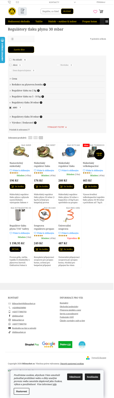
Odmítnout (74, 376)
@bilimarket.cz (19, 332)
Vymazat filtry (55, 127)
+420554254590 (19, 307)
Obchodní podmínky (69, 306)
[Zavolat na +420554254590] (12, 2)
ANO (17, 107)
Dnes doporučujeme (23, 70)
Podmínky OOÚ (67, 317)
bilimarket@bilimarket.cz (23, 303)
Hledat (67, 11)
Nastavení (21, 391)
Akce (17, 65)
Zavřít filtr (19, 49)
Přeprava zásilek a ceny (70, 310)
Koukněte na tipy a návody (24, 328)
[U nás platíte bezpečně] (32, 344)
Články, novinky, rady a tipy (72, 320)
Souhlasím (92, 376)
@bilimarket (17, 316)
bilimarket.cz (18, 320)
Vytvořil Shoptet (98, 357)
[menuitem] (19, 21)
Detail (15, 249)
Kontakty (54, 2)
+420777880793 (19, 311)
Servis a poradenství (69, 313)
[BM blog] (22, 11)
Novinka (66, 65)
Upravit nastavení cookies (72, 363)
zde (54, 384)
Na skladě (19, 59)
